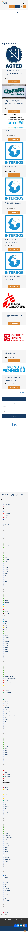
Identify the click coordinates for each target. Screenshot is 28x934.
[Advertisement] (14, 28)
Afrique (13, 12)
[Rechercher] (21, 7)
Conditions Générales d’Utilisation (14, 922)
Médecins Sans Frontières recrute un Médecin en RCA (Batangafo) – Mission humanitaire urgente (13, 315)
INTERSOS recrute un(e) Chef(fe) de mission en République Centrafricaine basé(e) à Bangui (13, 278)
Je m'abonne (14, 399)
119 (20, 392)
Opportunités (8, 12)
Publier (12, 6)
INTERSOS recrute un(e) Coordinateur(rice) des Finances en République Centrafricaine (13, 241)
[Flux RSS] (24, 7)
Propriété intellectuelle (19, 919)
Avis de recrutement (14, 81)
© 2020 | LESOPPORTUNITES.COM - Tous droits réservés (13, 927)
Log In (17, 6)
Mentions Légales (7, 924)
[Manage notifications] (25, 931)
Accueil (3, 12)
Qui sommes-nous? (8, 919)
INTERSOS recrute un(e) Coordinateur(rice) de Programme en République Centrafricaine (13, 204)
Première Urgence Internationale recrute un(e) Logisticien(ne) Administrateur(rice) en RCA (12, 352)
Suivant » (24, 392)
